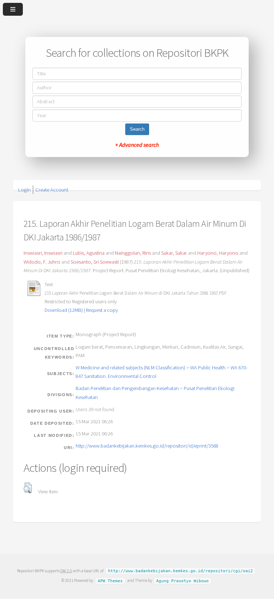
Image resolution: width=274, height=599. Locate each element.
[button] (28, 488)
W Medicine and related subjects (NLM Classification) (130, 367)
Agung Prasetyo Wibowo (182, 580)
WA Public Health (207, 367)
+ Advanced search (137, 145)
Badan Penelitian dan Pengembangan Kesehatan (127, 388)
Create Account (51, 189)
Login (24, 189)
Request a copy (102, 310)
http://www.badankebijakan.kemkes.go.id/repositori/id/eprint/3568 (147, 446)
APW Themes (110, 580)
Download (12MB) (64, 310)
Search (137, 129)
